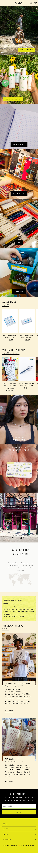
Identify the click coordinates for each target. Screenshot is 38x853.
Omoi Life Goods (12, 845)
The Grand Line (12, 759)
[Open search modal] (31, 3)
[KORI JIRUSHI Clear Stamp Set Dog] (10, 321)
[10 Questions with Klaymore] (19, 659)
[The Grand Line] (19, 739)
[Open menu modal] (3, 3)
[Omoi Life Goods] (19, 3)
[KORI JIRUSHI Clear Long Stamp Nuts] (27, 321)
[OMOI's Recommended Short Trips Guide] (10, 369)
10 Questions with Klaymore (17, 683)
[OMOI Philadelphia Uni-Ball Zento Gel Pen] (27, 369)
